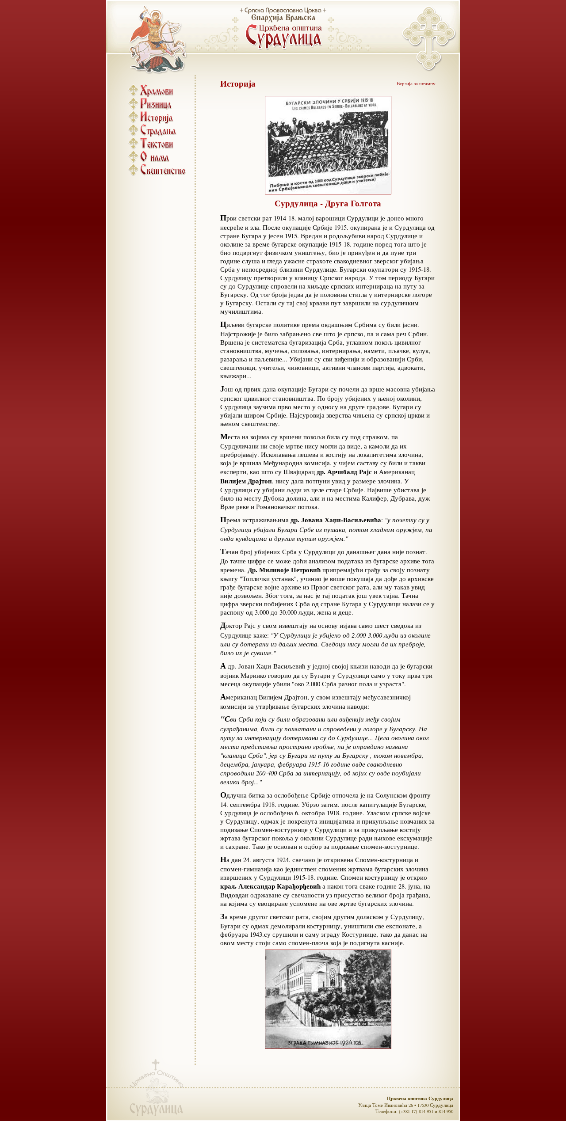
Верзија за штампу (416, 83)
